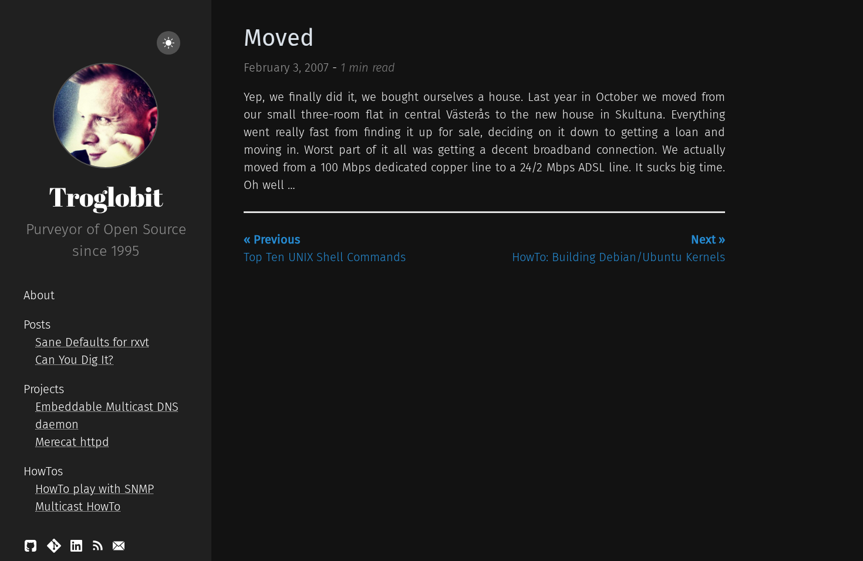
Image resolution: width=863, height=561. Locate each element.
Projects (43, 389)
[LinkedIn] (78, 549)
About (39, 295)
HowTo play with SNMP (94, 489)
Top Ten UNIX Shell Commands (325, 248)
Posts (36, 324)
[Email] (118, 549)
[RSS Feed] (99, 549)
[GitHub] (32, 549)
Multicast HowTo (77, 506)
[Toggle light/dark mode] (168, 43)
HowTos (43, 471)
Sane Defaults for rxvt (92, 342)
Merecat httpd (72, 442)
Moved (279, 38)
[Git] (56, 549)
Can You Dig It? (74, 360)
